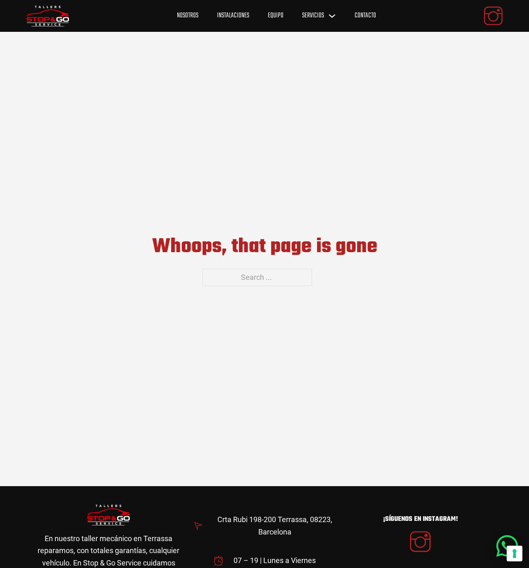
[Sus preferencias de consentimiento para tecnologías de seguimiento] (514, 553)
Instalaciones (233, 15)
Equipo (276, 15)
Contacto (365, 15)
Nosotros (187, 15)
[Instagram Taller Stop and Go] (420, 543)
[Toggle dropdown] (332, 16)
